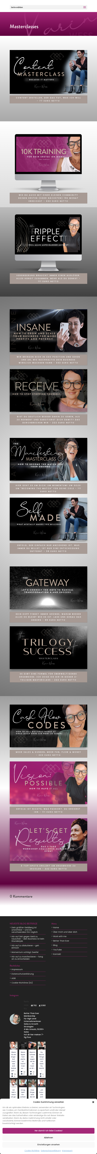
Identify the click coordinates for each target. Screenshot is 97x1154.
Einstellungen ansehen (48, 1144)
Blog (55, 945)
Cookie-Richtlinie (32, 1150)
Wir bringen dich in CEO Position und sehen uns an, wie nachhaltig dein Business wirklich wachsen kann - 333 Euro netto (48, 360)
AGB (13, 978)
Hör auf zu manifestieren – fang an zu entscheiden (27, 957)
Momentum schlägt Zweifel (24, 952)
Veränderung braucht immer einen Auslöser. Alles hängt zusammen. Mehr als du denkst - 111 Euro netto (48, 278)
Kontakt (57, 954)
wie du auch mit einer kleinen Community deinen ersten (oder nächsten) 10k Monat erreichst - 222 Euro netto (48, 198)
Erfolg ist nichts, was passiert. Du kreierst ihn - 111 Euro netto (48, 810)
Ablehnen (48, 1137)
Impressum (67, 1150)
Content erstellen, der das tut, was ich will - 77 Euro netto (48, 99)
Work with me (59, 936)
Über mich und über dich (65, 932)
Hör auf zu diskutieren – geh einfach (25, 946)
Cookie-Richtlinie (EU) (22, 982)
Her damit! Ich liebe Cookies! (49, 1130)
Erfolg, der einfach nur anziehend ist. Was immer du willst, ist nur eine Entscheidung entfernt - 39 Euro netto (48, 548)
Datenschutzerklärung (51, 1150)
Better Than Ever (61, 940)
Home (56, 927)
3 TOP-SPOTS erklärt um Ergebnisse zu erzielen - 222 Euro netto (48, 867)
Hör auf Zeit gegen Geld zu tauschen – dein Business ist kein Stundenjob (27, 938)
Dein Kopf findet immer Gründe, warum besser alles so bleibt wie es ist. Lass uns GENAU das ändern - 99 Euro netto (48, 617)
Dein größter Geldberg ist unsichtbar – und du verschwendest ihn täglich (24, 929)
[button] (93, 1102)
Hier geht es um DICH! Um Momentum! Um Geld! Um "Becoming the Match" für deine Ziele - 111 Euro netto (48, 488)
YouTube (57, 949)
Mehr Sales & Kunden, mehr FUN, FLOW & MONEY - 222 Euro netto (48, 753)
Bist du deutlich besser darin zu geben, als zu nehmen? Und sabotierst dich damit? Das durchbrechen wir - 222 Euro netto (48, 419)
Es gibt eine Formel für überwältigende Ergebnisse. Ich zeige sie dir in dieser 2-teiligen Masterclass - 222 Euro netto (48, 677)
